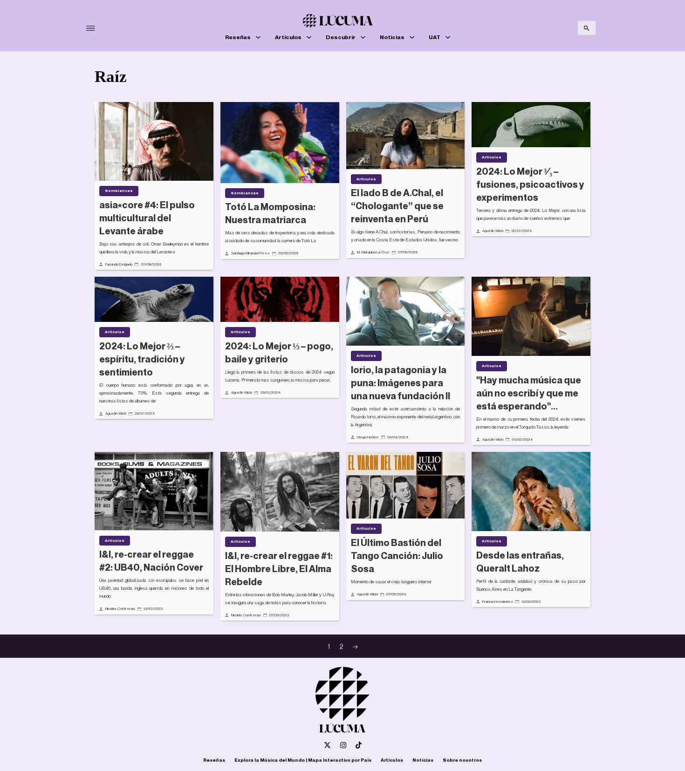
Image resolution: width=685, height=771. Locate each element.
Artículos (288, 37)
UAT (434, 37)
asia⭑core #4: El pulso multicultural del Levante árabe (147, 218)
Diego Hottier (368, 437)
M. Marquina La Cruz (373, 252)
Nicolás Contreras (120, 608)
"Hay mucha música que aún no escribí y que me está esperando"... (528, 393)
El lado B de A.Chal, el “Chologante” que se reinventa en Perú (397, 206)
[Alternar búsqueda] (587, 28)
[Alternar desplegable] (258, 37)
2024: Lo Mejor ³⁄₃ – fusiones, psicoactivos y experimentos (530, 184)
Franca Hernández (497, 601)
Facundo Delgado (118, 264)
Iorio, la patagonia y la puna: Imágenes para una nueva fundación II (400, 383)
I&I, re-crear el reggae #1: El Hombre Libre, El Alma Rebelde (279, 568)
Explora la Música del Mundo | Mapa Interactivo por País (302, 760)
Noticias (392, 37)
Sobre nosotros (462, 760)
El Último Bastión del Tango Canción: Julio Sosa (397, 555)
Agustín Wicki (492, 230)
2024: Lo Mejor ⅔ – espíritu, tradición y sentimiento (142, 359)
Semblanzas (119, 190)
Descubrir (341, 37)
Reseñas (238, 37)
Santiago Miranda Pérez (250, 253)
